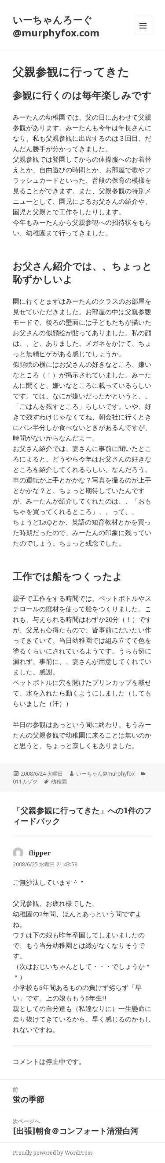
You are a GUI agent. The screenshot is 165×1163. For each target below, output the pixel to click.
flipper (40, 852)
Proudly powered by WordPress (53, 1152)
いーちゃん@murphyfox (105, 773)
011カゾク (25, 781)
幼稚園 (59, 781)
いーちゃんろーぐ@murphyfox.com (56, 26)
